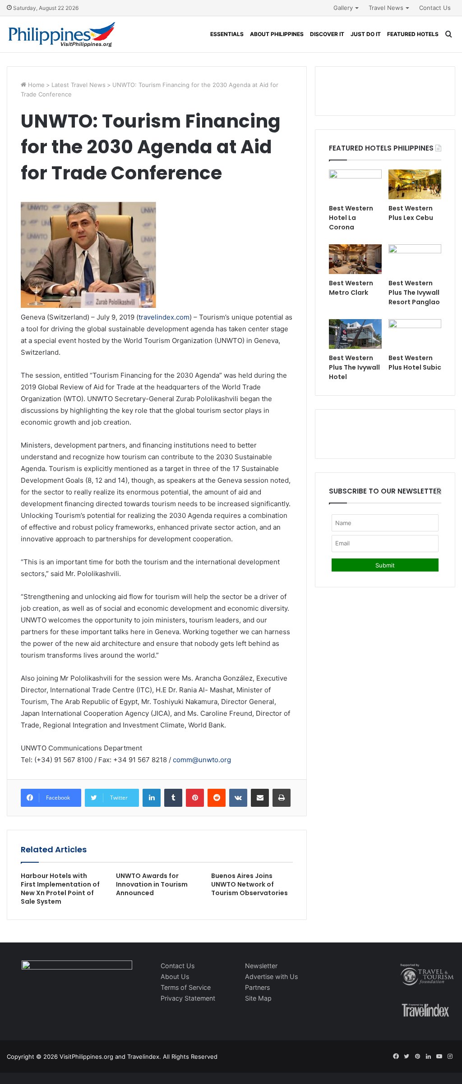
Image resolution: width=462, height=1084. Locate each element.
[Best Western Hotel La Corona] (355, 184)
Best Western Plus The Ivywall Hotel (354, 367)
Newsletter (261, 966)
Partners (257, 987)
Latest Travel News (78, 84)
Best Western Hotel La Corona (351, 218)
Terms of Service (186, 987)
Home (35, 84)
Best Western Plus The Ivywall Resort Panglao (414, 292)
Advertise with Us (271, 976)
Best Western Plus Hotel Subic (414, 362)
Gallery (343, 7)
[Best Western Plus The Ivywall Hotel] (355, 334)
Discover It (327, 34)
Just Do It (366, 34)
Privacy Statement (188, 998)
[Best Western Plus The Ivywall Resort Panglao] (414, 259)
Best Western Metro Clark (351, 288)
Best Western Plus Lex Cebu (410, 213)
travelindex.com (164, 317)
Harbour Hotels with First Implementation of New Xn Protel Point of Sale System (60, 888)
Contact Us (435, 7)
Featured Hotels (413, 34)
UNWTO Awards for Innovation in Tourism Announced (152, 884)
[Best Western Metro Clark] (355, 259)
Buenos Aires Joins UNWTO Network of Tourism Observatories (249, 884)
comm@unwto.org (202, 759)
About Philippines (277, 34)
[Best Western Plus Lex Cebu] (414, 184)
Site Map (258, 998)
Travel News (386, 7)
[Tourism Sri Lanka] (62, 34)
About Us (175, 976)
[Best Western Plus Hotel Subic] (414, 334)
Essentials (227, 34)
